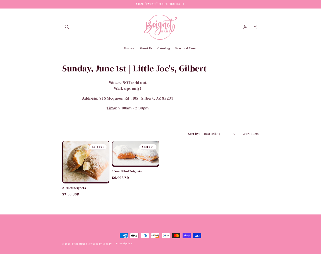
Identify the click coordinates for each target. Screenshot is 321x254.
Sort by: (194, 133)
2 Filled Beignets (74, 188)
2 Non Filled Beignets (127, 171)
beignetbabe (79, 243)
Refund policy (124, 243)
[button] (67, 27)
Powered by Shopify (100, 243)
